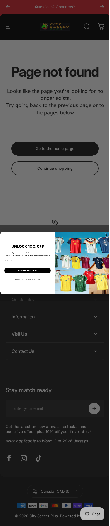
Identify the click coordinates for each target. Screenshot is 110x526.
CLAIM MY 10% (25, 270)
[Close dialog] (105, 235)
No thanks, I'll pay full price (25, 279)
